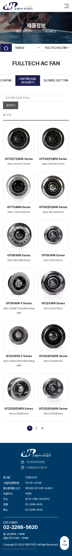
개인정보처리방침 (35, 462)
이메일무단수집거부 (36, 467)
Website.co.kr (28, 548)
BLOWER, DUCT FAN (56, 80)
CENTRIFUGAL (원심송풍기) (27, 80)
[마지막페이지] (42, 428)
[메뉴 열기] (66, 6)
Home (6, 48)
